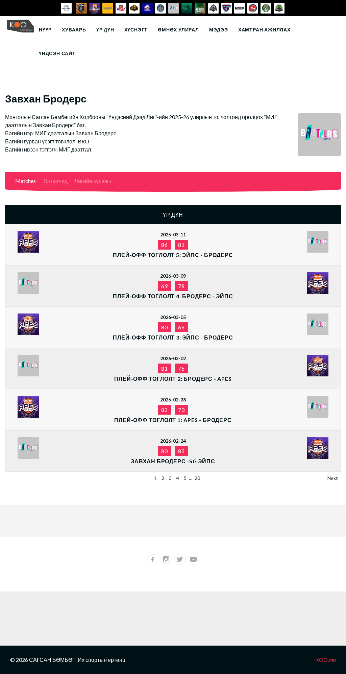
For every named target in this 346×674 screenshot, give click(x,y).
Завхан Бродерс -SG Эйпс (173, 461)
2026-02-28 (173, 399)
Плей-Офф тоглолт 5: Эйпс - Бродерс (173, 255)
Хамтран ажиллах (264, 29)
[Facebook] (153, 559)
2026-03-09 (173, 276)
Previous (17, 478)
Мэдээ (218, 29)
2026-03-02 (173, 358)
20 (197, 478)
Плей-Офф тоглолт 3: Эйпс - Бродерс (173, 337)
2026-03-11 (173, 234)
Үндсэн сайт (57, 53)
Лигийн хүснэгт (93, 181)
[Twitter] (180, 559)
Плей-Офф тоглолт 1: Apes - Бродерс (172, 420)
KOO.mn (325, 659)
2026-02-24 (173, 441)
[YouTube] (193, 559)
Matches (25, 181)
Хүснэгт (136, 29)
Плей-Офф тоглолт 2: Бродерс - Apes (172, 378)
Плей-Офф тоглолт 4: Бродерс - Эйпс (173, 296)
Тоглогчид (55, 181)
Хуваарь (74, 29)
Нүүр (45, 29)
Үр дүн (105, 29)
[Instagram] (166, 559)
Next (332, 478)
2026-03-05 (173, 317)
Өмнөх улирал (178, 29)
